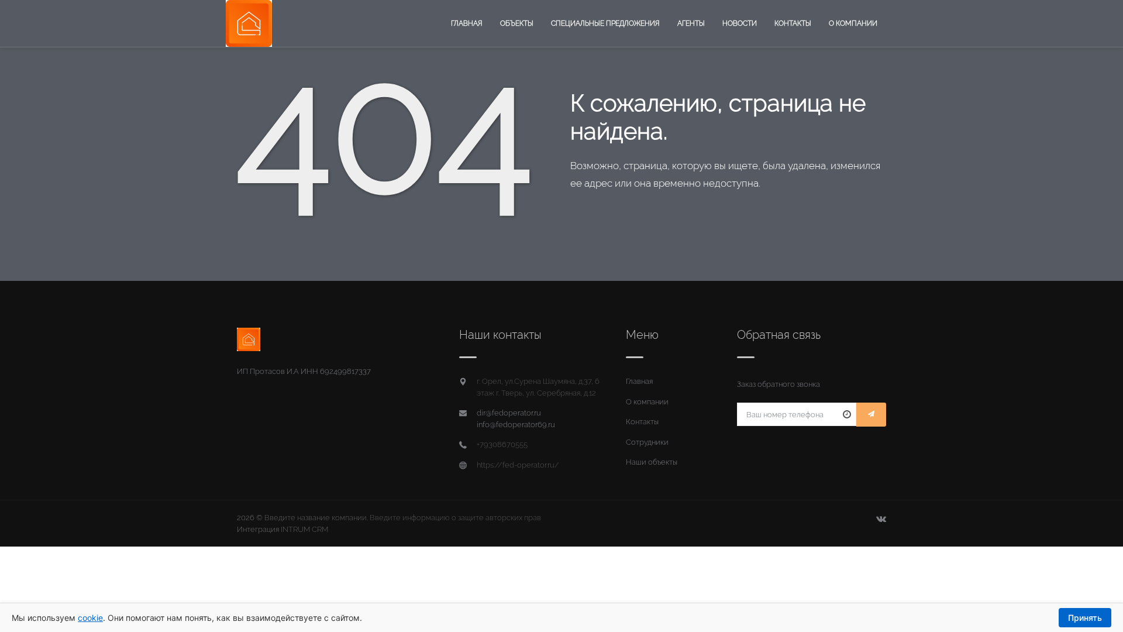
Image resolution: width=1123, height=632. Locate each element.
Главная (467, 23)
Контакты (792, 23)
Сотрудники (647, 442)
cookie (90, 618)
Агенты (691, 23)
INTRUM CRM (304, 529)
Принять (1085, 618)
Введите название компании (315, 517)
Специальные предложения (605, 23)
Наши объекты (651, 462)
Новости (739, 23)
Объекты (516, 23)
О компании (853, 23)
